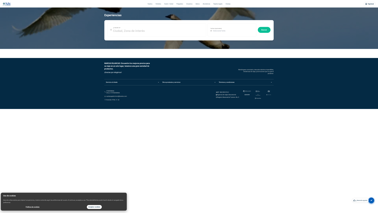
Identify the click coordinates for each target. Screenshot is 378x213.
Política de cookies (32, 207)
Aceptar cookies (94, 207)
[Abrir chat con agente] (371, 200)
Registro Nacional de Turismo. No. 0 (228, 97)
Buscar (264, 30)
